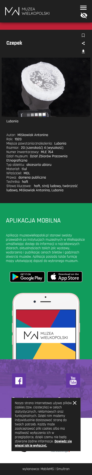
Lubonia (57, 190)
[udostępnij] (83, 43)
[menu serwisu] (83, 8)
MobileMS (47, 469)
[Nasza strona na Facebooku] (19, 380)
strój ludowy (51, 186)
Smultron (63, 469)
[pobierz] (83, 51)
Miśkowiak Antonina (34, 190)
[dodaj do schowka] (83, 35)
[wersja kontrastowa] (82, 16)
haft (37, 186)
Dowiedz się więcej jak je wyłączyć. (43, 443)
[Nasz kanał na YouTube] (73, 380)
